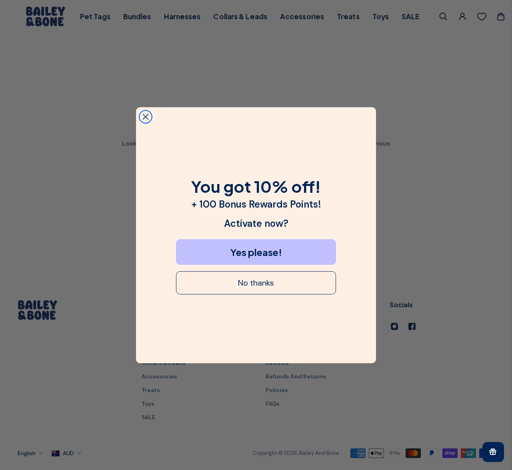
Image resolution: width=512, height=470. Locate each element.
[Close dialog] (145, 116)
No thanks (256, 283)
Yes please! (256, 252)
